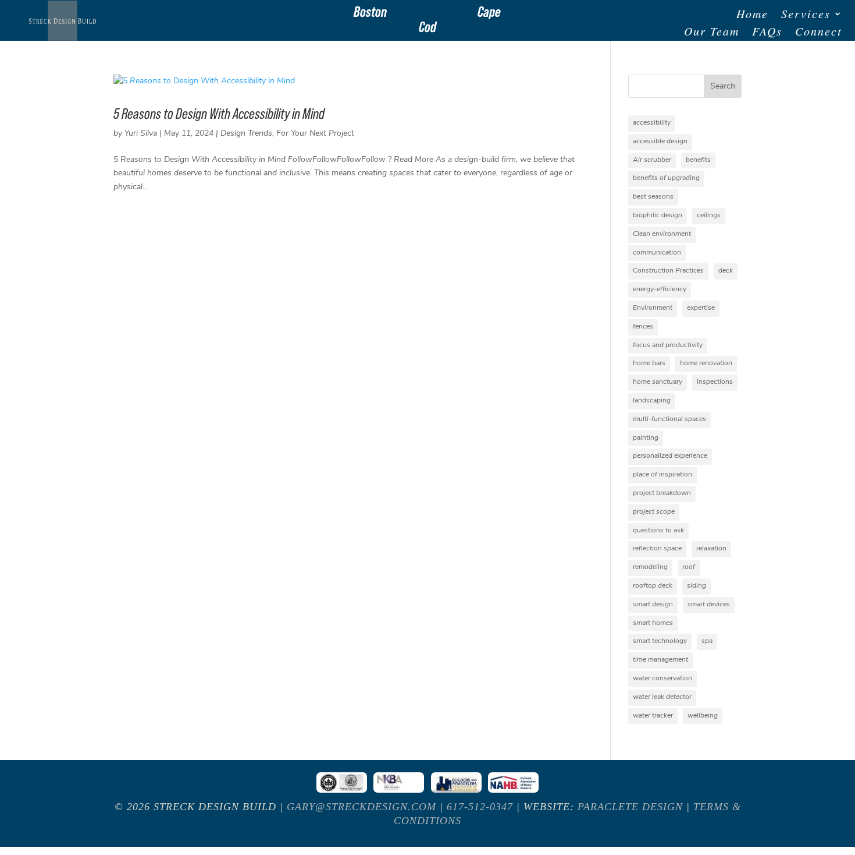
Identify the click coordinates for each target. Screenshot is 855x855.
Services (806, 15)
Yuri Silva (140, 133)
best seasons (653, 196)
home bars (649, 363)
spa (706, 641)
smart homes (653, 623)
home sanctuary (657, 382)
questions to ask (658, 530)
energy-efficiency (659, 289)
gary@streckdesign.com (361, 806)
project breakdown (662, 493)
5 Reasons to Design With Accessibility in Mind (219, 113)
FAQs (767, 32)
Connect (818, 32)
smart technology (660, 641)
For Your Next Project (315, 133)
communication (657, 252)
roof (688, 567)
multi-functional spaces (669, 419)
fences (643, 326)
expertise (701, 308)
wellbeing (702, 715)
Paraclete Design (630, 806)
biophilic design (657, 215)
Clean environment (662, 234)
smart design (653, 604)
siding (696, 585)
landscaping (652, 400)
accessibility (652, 122)
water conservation (662, 678)
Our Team (711, 32)
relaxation (711, 548)
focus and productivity (668, 345)
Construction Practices (668, 270)
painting (645, 437)
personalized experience (670, 456)
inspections (715, 382)
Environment (652, 308)
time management (660, 659)
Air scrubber (652, 160)
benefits (698, 160)
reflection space (657, 548)
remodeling (650, 567)
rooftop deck (652, 585)
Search (722, 86)
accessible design (660, 141)
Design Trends (246, 133)
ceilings (709, 215)
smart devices (708, 604)
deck (725, 270)
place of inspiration (662, 474)
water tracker (653, 715)
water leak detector (662, 697)
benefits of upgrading (666, 178)
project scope (654, 511)
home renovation (706, 363)
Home (752, 15)
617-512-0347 (480, 806)
